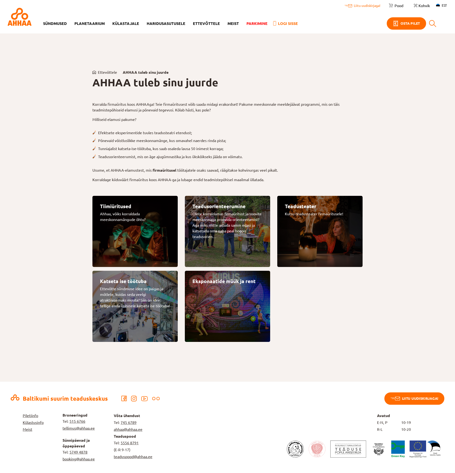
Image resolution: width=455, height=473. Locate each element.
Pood (399, 6)
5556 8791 (130, 443)
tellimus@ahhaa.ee (79, 428)
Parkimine (257, 23)
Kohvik (424, 6)
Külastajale (125, 23)
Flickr (156, 398)
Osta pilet (410, 23)
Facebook (124, 398)
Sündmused (55, 23)
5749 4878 (78, 452)
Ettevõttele (206, 23)
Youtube (144, 398)
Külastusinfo (33, 422)
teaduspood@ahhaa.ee (133, 457)
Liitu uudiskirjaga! (420, 398)
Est (444, 5)
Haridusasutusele (166, 23)
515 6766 (77, 421)
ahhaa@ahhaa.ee (128, 429)
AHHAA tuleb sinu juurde (145, 72)
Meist (233, 23)
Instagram (134, 398)
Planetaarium (89, 23)
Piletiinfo (30, 415)
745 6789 (128, 422)
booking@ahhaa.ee (79, 459)
